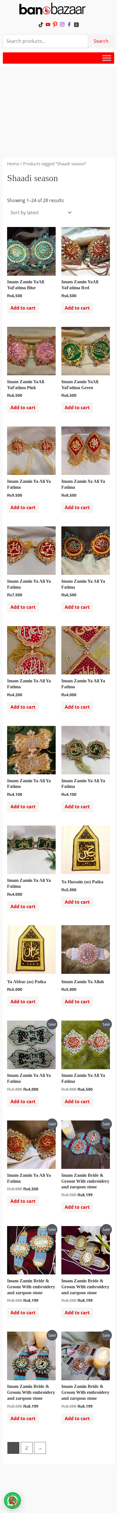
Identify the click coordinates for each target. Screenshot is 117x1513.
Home (13, 163)
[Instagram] (62, 24)
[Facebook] (69, 24)
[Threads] (76, 24)
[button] (12, 1500)
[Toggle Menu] (106, 58)
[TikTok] (41, 24)
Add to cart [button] (23, 308)
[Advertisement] (58, 103)
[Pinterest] (55, 24)
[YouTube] (48, 24)
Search (101, 41)
